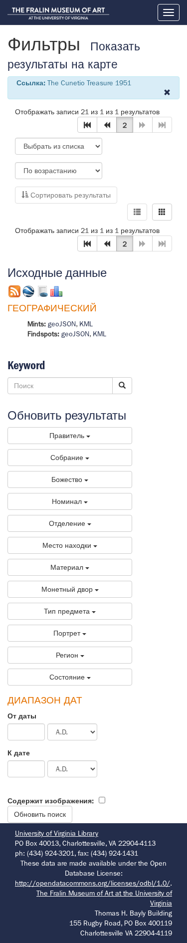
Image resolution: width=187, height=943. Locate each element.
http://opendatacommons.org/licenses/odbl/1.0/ (92, 883)
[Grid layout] (162, 212)
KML (86, 323)
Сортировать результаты (69, 195)
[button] (87, 125)
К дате (18, 752)
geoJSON (62, 323)
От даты (21, 715)
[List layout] (137, 212)
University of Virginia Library (56, 833)
